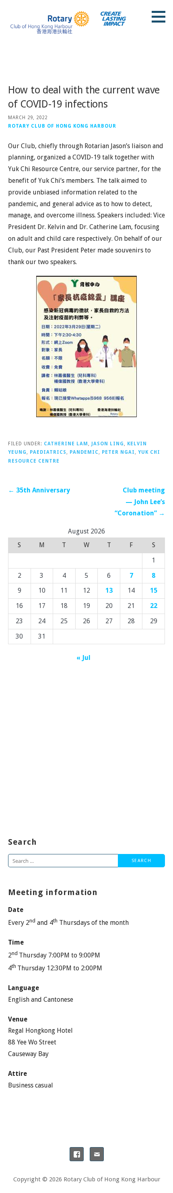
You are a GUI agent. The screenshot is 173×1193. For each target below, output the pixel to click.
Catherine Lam (66, 444)
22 (153, 606)
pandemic (84, 452)
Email (97, 1154)
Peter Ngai (118, 452)
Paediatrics (48, 452)
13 (109, 590)
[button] (161, 16)
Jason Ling (107, 444)
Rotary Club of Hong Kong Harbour (62, 126)
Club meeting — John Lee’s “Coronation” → (140, 501)
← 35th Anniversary (39, 490)
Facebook (77, 1154)
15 (153, 590)
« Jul (83, 658)
